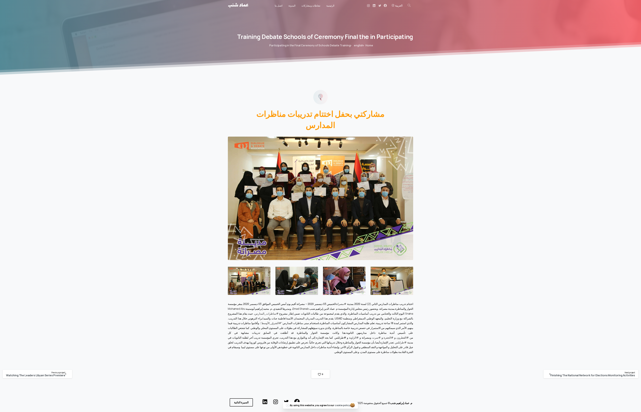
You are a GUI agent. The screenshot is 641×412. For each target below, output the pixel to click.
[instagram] (368, 5)
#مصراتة (341, 304)
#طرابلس (401, 342)
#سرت (376, 337)
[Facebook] (385, 5)
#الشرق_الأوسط (271, 323)
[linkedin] (374, 5)
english (358, 45)
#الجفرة (388, 337)
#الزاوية (354, 337)
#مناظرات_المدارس (267, 313)
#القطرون (402, 337)
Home (369, 45)
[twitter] (380, 5)
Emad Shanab (301, 309)
